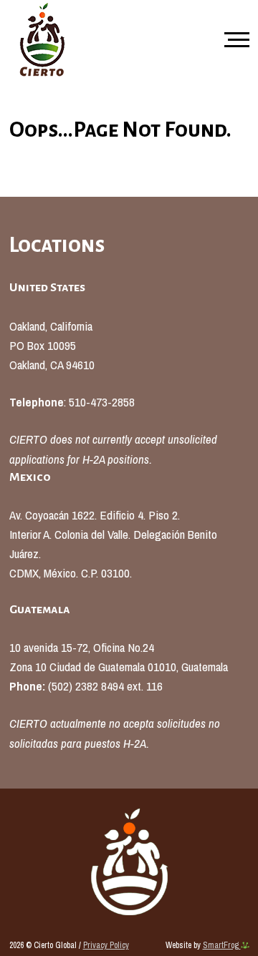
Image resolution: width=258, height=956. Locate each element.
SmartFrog (222, 945)
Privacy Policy (106, 945)
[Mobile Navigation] (233, 41)
